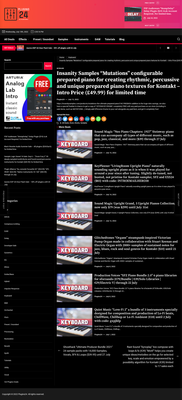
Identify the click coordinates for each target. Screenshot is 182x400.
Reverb (7, 346)
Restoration (9, 339)
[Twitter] (65, 118)
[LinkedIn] (76, 118)
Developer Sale (10, 245)
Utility (6, 367)
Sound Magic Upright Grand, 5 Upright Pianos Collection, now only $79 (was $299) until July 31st (134, 205)
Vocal (6, 375)
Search (7, 60)
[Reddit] (70, 118)
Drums (77, 123)
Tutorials (110, 39)
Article (6, 217)
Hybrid (6, 281)
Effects (23, 39)
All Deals (9, 39)
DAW (98, 39)
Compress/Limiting (12, 224)
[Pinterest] (81, 118)
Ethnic (6, 267)
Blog (121, 39)
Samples (63, 39)
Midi (6, 303)
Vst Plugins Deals (11, 382)
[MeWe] (87, 118)
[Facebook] (59, 118)
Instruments (81, 39)
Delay (6, 238)
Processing (8, 332)
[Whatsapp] (98, 118)
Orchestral (8, 310)
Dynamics (8, 253)
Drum (72, 123)
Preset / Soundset (43, 39)
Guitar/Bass (9, 274)
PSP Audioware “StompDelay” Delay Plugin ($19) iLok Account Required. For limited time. (160, 11)
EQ (5, 260)
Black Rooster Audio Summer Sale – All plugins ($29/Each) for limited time (27, 147)
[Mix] (92, 118)
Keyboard (8, 296)
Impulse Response (11, 289)
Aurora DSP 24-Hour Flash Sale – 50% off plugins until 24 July (27, 183)
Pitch (6, 317)
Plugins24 (61, 99)
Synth (6, 353)
